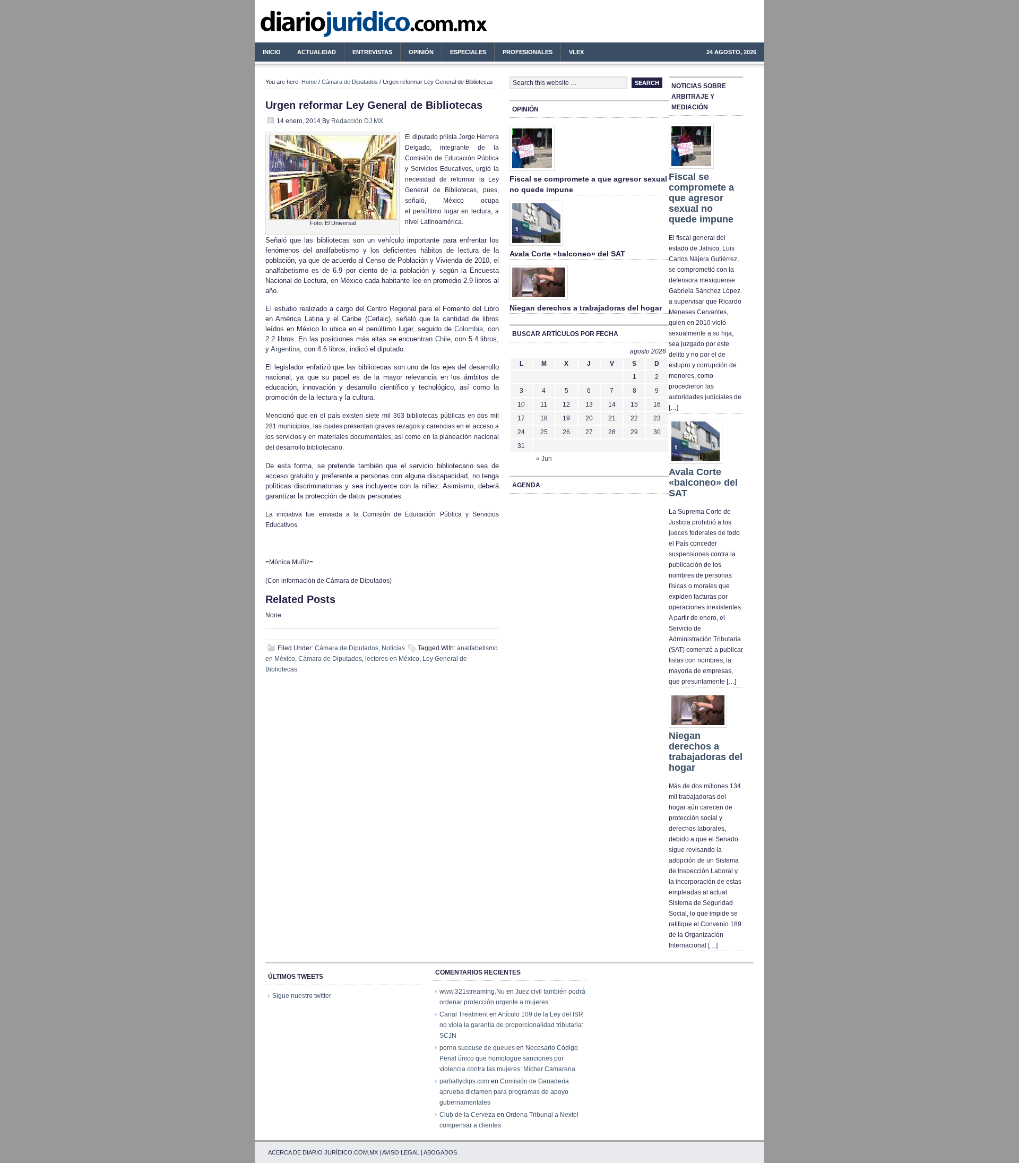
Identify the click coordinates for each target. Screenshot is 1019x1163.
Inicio (272, 52)
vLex (576, 52)
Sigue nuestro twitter (301, 996)
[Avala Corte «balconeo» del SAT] (536, 246)
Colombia (468, 329)
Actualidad (312, 53)
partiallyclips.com (464, 1081)
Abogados (440, 1152)
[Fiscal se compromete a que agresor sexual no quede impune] (532, 171)
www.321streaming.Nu (472, 991)
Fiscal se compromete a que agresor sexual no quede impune (701, 198)
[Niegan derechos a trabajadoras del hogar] (539, 300)
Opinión (421, 52)
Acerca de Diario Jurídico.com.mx (323, 1152)
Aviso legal (400, 1152)
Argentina (285, 349)
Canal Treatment (463, 1014)
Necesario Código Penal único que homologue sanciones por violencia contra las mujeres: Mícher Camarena (508, 1058)
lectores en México (392, 658)
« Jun (544, 458)
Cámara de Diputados (350, 82)
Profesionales (523, 53)
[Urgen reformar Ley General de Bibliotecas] (332, 217)
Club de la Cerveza (467, 1114)
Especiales (468, 52)
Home (309, 82)
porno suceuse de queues (477, 1048)
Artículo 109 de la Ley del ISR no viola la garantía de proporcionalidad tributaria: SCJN (511, 1025)
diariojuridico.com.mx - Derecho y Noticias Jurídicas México (342, 26)
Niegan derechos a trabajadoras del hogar (586, 308)
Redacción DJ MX (357, 121)
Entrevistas (372, 52)
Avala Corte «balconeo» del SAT (567, 253)
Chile (443, 339)
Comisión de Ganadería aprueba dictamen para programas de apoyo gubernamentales (504, 1092)
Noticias (393, 648)
